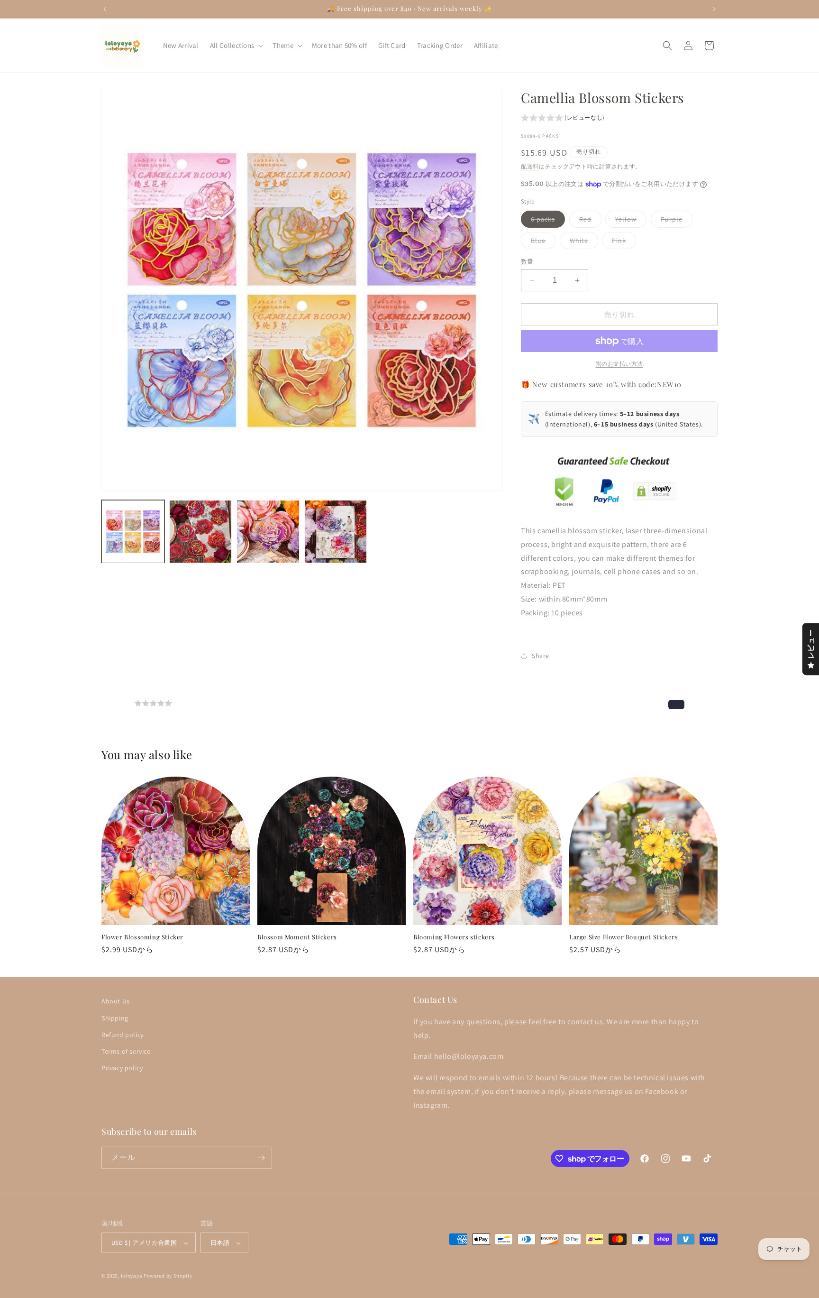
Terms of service (126, 1051)
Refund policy (122, 1034)
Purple (675, 221)
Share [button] (540, 655)
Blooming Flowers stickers (454, 937)
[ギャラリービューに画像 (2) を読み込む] (200, 531)
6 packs (546, 221)
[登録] (261, 1158)
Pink (622, 242)
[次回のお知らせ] (714, 9)
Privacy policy (122, 1067)
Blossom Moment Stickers (297, 937)
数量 (527, 262)
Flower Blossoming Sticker (142, 937)
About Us (115, 1001)
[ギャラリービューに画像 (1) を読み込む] (132, 531)
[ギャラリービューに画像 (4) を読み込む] (335, 531)
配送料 (530, 166)
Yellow (629, 221)
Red (588, 221)
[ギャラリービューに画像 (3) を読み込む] (268, 531)
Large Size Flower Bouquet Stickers (623, 937)
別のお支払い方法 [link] (619, 363)
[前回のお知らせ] (104, 9)
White (582, 242)
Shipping (114, 1017)
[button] (235, 45)
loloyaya (132, 1276)
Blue (541, 242)
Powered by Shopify (168, 1276)
